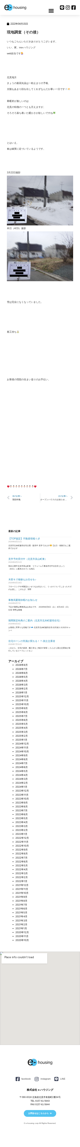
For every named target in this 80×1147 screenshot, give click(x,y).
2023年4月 (21, 822)
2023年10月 (22, 798)
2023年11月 (21, 794)
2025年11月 (21, 700)
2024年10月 (22, 751)
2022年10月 (22, 845)
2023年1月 (21, 834)
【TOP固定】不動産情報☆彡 (24, 538)
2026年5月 (21, 676)
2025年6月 (21, 720)
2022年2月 (21, 877)
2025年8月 (21, 712)
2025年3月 (21, 732)
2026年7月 (21, 669)
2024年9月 (21, 755)
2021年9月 (21, 896)
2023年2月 (21, 830)
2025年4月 (21, 727)
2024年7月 (21, 763)
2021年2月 (21, 924)
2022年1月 (21, 881)
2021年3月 (21, 920)
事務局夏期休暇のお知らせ (22, 600)
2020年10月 (22, 940)
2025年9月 (21, 708)
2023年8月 (21, 806)
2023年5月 (21, 818)
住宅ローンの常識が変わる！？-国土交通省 (31, 641)
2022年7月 (21, 857)
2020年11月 (21, 936)
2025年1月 (21, 739)
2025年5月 (21, 723)
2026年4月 (21, 680)
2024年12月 (22, 743)
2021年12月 (21, 885)
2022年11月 (21, 841)
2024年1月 (21, 786)
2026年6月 (21, 673)
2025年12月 (22, 696)
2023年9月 (21, 802)
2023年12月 (22, 790)
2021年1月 (21, 928)
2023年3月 (21, 826)
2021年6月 (21, 908)
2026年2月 (21, 688)
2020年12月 (22, 932)
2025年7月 (21, 716)
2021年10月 (21, 893)
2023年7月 (21, 810)
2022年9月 (21, 849)
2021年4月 (21, 916)
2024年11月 (21, 747)
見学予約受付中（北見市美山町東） (27, 559)
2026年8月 (21, 665)
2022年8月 (21, 853)
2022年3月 (21, 873)
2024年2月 (21, 782)
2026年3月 (21, 684)
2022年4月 (21, 869)
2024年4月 (21, 775)
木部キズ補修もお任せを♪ (22, 579)
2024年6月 (21, 767)
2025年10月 (22, 704)
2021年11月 (21, 889)
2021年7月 (21, 904)
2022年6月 (21, 861)
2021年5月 (21, 912)
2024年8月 (21, 759)
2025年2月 (21, 735)
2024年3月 (21, 779)
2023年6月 (21, 814)
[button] (51, 11)
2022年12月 (22, 838)
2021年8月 (21, 900)
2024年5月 (21, 771)
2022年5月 (21, 865)
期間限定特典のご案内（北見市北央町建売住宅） (35, 620)
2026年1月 (21, 692)
